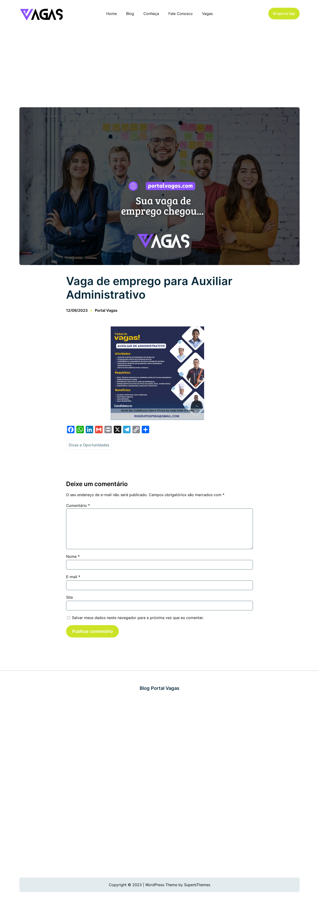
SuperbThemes (197, 884)
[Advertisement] (159, 65)
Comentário (78, 505)
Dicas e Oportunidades (89, 445)
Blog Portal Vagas (159, 688)
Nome (73, 556)
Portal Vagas (106, 310)
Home (111, 13)
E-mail (73, 576)
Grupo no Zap (284, 13)
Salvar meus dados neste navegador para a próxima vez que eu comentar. (138, 617)
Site (69, 597)
